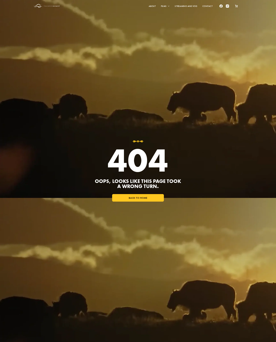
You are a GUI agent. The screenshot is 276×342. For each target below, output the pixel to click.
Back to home (138, 198)
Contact (207, 6)
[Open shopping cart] (236, 6)
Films (163, 6)
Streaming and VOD (186, 6)
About (152, 6)
